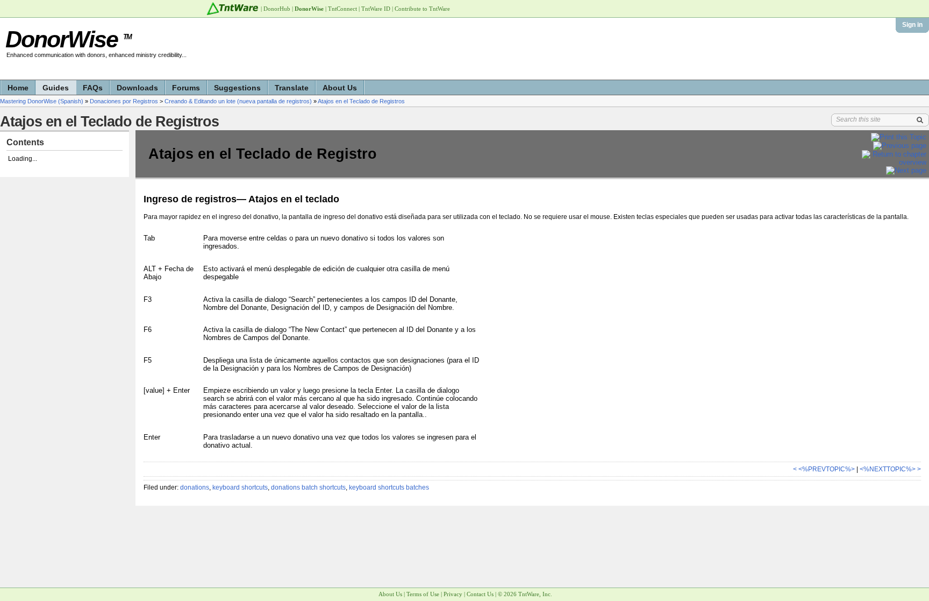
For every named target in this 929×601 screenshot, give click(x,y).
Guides (55, 87)
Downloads (137, 87)
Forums (186, 87)
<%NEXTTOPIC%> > (890, 469)
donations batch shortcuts (308, 487)
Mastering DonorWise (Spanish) (41, 101)
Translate (292, 87)
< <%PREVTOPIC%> (824, 469)
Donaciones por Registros (124, 101)
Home (18, 87)
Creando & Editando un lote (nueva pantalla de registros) (238, 101)
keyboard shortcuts (240, 487)
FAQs (93, 87)
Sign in (912, 25)
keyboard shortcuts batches (389, 487)
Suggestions (237, 87)
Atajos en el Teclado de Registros (361, 101)
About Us (340, 87)
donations (194, 487)
